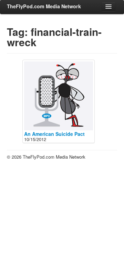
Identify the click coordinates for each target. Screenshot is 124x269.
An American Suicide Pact (54, 133)
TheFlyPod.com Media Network (44, 6)
